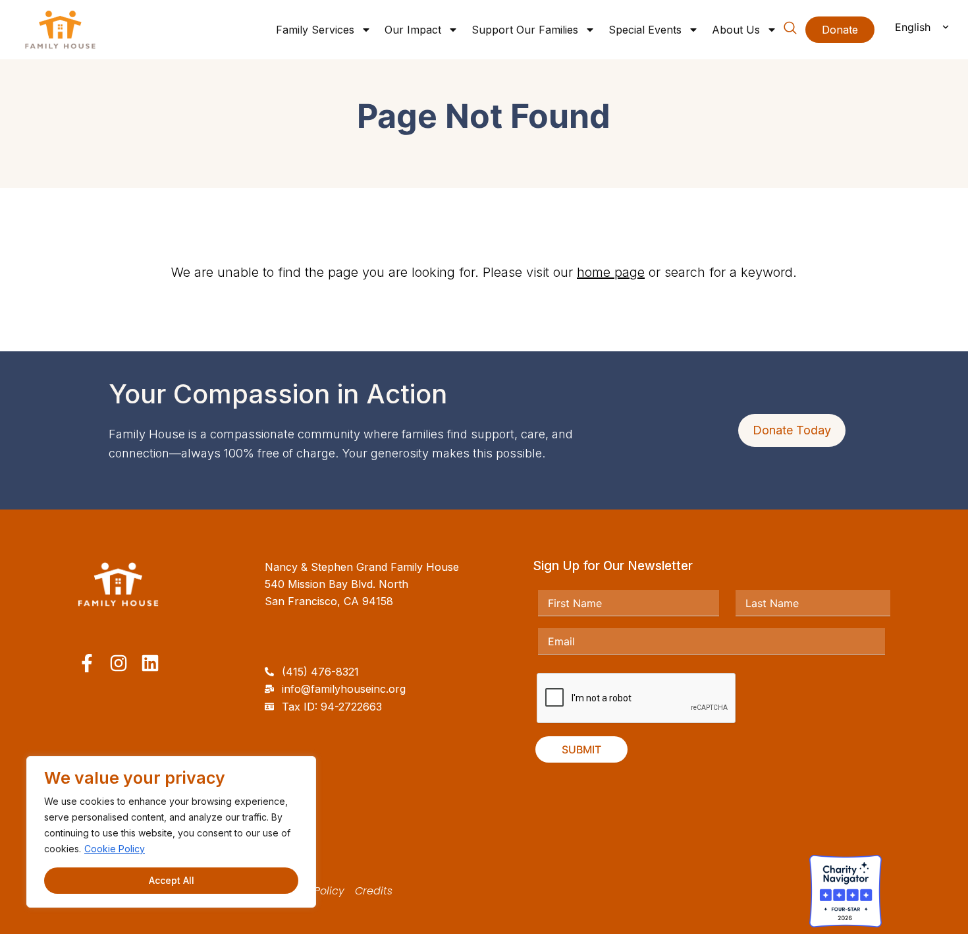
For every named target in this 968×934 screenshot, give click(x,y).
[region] (171, 832)
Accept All (171, 880)
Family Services (315, 29)
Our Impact (413, 29)
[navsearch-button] (790, 30)
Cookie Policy (114, 848)
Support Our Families (524, 29)
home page (611, 272)
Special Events (645, 29)
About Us (736, 29)
